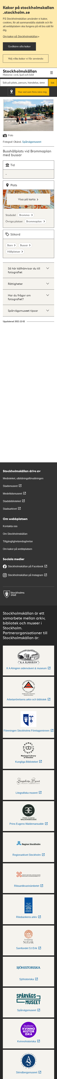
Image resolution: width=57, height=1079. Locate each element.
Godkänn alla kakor (19, 46)
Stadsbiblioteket (12, 501)
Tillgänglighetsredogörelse (18, 541)
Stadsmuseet (10, 486)
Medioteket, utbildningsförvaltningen (23, 478)
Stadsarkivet (10, 508)
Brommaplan (34, 221)
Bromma (24, 215)
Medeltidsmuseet (12, 493)
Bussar (24, 245)
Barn (10, 245)
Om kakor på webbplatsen (17, 549)
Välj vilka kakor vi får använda (25, 58)
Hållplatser (13, 251)
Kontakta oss (10, 526)
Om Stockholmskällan (15, 533)
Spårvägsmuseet (31, 142)
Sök (52, 82)
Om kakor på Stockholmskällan (20, 36)
